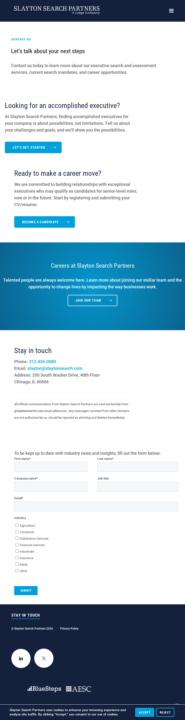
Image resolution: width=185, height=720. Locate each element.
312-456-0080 (42, 361)
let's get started (29, 147)
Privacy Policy (69, 628)
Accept (145, 712)
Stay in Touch (25, 615)
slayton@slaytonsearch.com (54, 368)
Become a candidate (40, 222)
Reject (165, 712)
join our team (88, 300)
